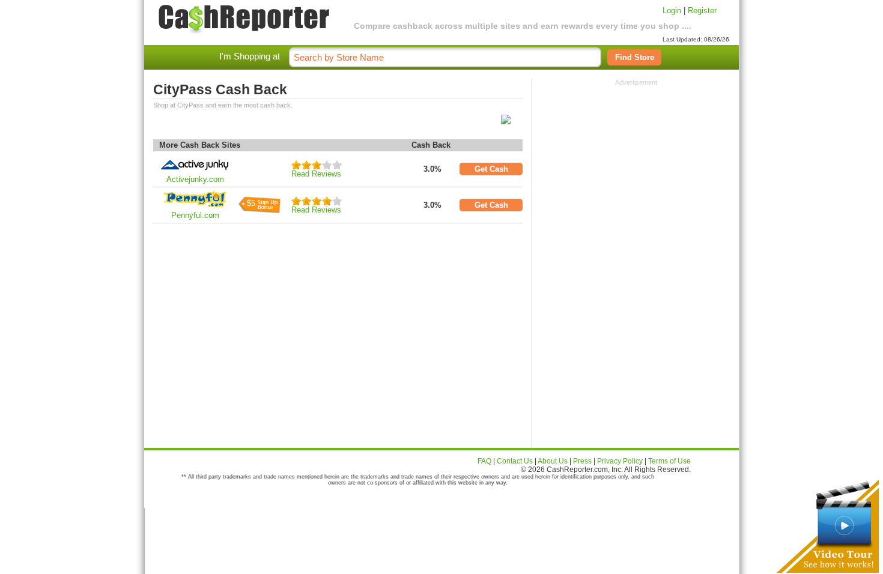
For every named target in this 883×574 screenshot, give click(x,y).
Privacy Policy (620, 461)
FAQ (484, 461)
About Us (553, 461)
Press (582, 461)
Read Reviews (316, 173)
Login (672, 10)
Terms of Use (669, 461)
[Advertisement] (636, 161)
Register (702, 10)
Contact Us (515, 461)
